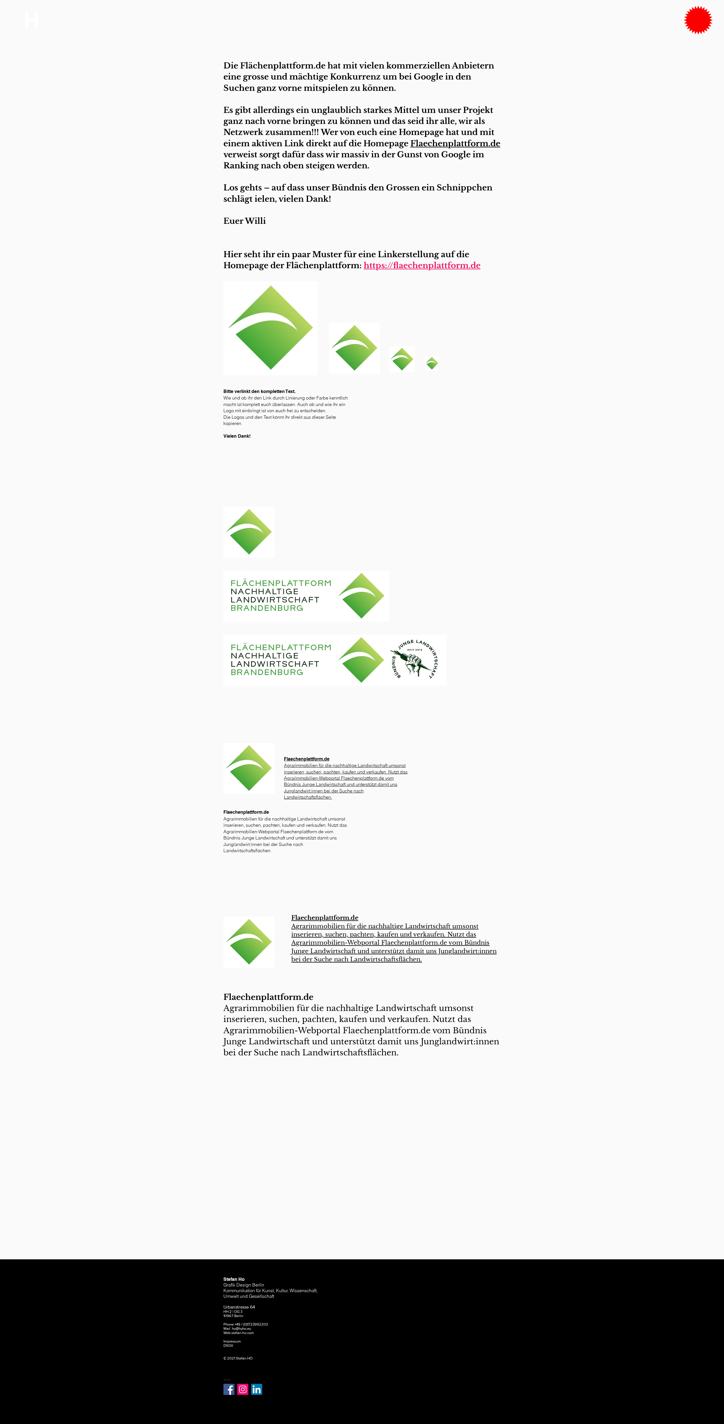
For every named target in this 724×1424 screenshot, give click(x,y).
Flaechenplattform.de (455, 144)
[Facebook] (228, 1389)
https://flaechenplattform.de (422, 265)
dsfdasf (229, 1371)
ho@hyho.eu (241, 1328)
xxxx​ (226, 1379)
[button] (698, 20)
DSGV (228, 1345)
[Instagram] (242, 1389)
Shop (227, 1362)
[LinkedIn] (256, 1389)
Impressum (232, 1341)
